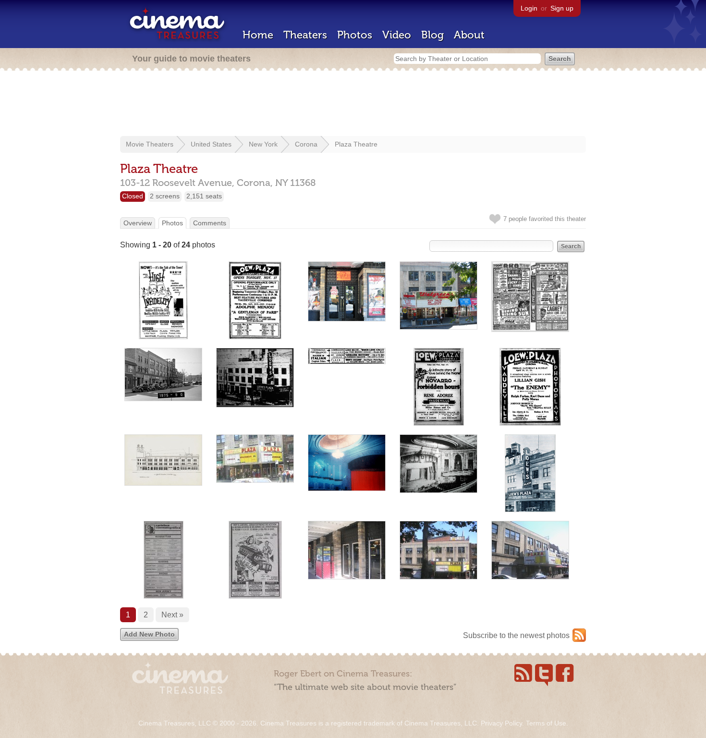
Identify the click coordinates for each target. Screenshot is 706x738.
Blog (432, 34)
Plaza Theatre (356, 144)
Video (396, 34)
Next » (172, 615)
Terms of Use (546, 723)
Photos (354, 34)
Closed (132, 196)
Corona (306, 144)
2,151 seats (204, 196)
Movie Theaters (149, 144)
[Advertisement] (353, 104)
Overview (137, 223)
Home (258, 34)
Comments (209, 223)
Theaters (305, 34)
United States (211, 144)
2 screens (165, 196)
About (469, 34)
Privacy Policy (501, 723)
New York (263, 144)
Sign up (561, 8)
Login (529, 8)
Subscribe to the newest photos (516, 635)
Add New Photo (149, 634)
